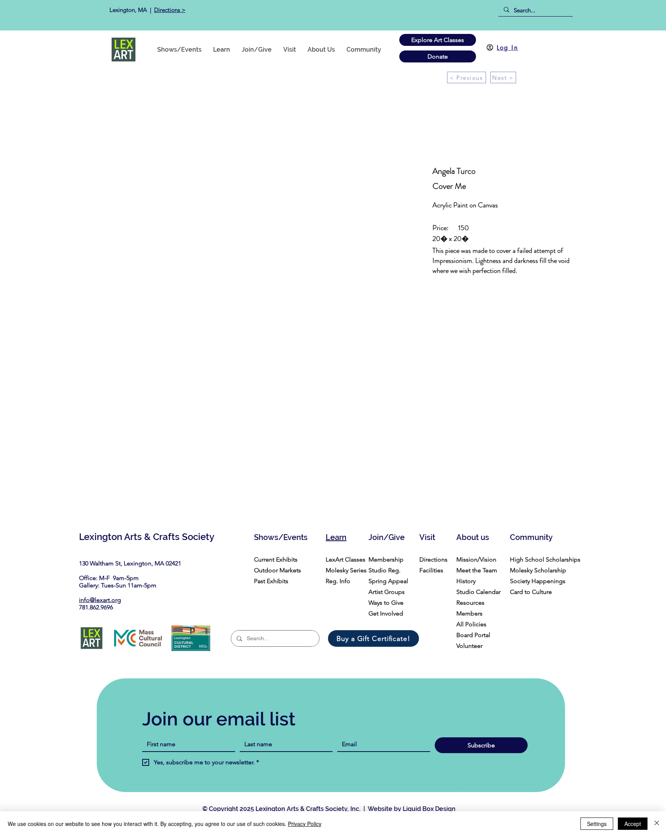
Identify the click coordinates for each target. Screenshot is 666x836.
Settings (597, 824)
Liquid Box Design (429, 808)
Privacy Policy (304, 824)
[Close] (656, 823)
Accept (632, 824)
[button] (364, 49)
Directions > (169, 9)
